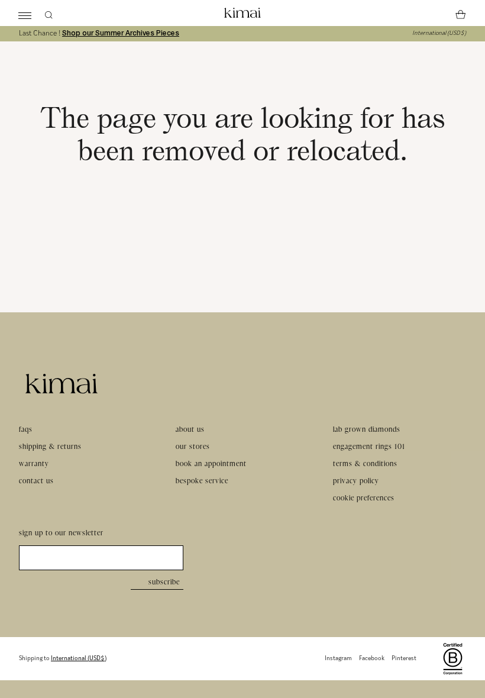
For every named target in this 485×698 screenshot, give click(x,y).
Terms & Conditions (365, 463)
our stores (193, 446)
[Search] (48, 13)
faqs (26, 429)
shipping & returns (50, 446)
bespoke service (202, 481)
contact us (36, 481)
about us (190, 429)
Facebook (371, 658)
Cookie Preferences (364, 498)
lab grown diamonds (366, 429)
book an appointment (211, 463)
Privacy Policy (356, 481)
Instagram (338, 658)
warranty (34, 463)
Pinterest (404, 658)
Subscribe (164, 582)
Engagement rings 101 (369, 446)
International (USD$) (439, 33)
